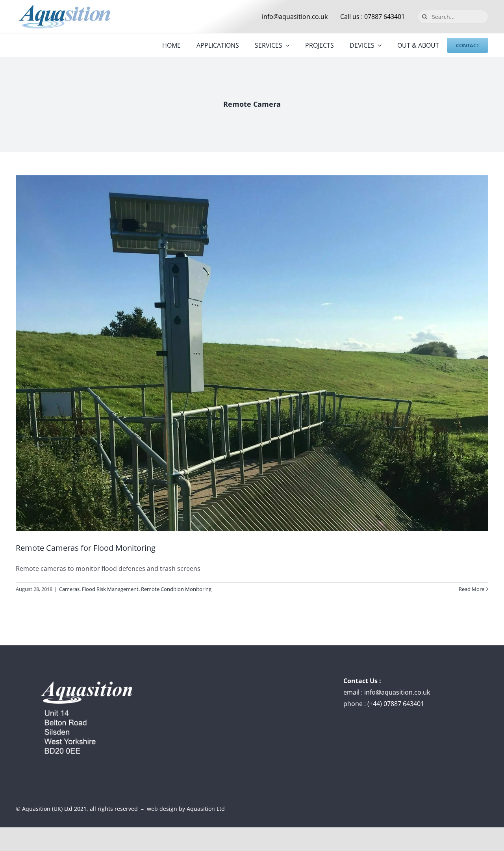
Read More (471, 589)
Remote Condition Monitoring (176, 589)
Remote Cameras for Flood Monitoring (86, 548)
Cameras (69, 589)
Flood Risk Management (110, 589)
